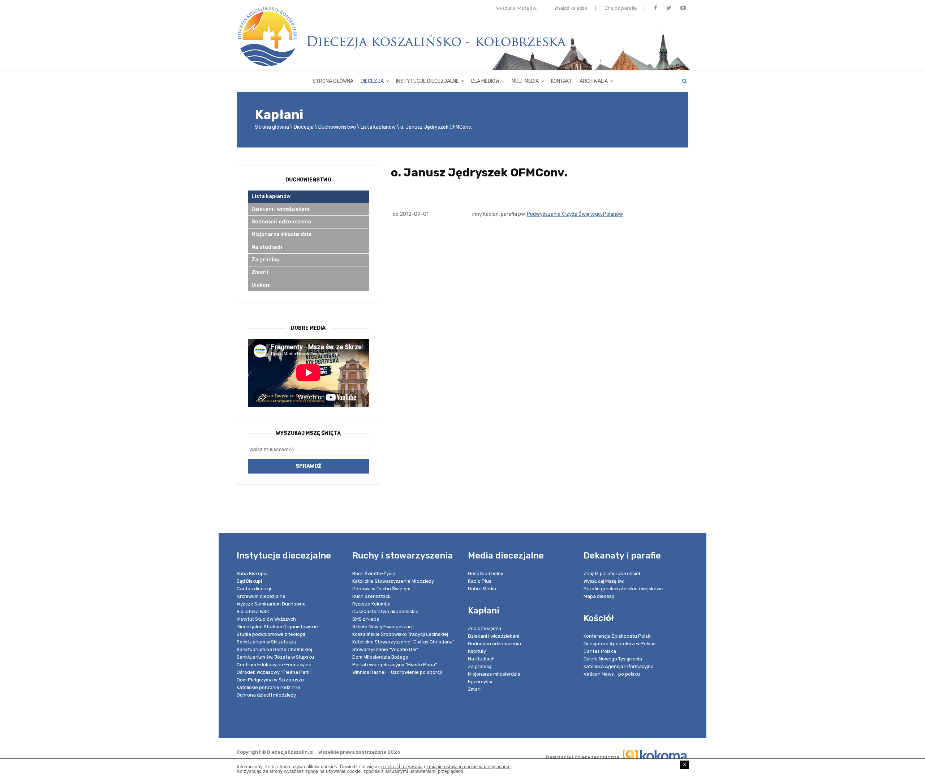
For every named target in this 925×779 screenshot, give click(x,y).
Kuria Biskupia (252, 573)
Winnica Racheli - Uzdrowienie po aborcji (397, 672)
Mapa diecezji (599, 596)
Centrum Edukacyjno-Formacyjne (274, 664)
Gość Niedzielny (485, 573)
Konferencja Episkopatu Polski (617, 636)
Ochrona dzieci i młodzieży (266, 695)
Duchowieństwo (337, 127)
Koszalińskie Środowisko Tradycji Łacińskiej (400, 634)
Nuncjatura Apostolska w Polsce (620, 643)
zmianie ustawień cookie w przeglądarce (468, 766)
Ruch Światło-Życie (373, 573)
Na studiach (266, 247)
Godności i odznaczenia (281, 222)
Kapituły (477, 651)
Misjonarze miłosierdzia (281, 234)
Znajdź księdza (571, 8)
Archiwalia (594, 81)
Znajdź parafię (621, 8)
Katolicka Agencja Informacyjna (619, 666)
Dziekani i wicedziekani (280, 209)
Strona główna (333, 81)
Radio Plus (479, 581)
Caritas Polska (600, 651)
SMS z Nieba (365, 619)
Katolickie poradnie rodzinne (268, 687)
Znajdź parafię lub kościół (612, 573)
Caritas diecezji (254, 588)
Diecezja (372, 81)
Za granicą (265, 260)
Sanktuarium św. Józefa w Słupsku (275, 657)
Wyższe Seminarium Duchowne (271, 604)
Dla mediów (485, 81)
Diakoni (261, 285)
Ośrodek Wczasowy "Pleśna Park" (274, 672)
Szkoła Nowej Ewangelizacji (383, 626)
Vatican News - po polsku (612, 674)
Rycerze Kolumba (371, 604)
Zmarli (259, 272)
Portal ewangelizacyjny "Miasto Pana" (394, 664)
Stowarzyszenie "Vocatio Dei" (385, 649)
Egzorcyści (480, 681)
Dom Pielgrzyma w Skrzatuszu (270, 679)
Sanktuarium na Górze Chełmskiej (274, 649)
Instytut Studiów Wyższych (266, 619)
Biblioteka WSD (253, 611)
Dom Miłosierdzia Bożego (380, 657)
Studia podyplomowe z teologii (271, 634)
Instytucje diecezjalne (427, 81)
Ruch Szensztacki (372, 596)
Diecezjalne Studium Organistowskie (277, 626)
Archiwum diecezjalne (261, 596)
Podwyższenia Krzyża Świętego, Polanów (575, 214)
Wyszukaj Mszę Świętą (308, 433)
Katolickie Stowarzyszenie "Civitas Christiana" (403, 642)
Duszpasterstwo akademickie (385, 611)
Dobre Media (482, 588)
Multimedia (525, 81)
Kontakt (561, 81)
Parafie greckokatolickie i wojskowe (623, 588)
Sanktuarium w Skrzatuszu (266, 642)
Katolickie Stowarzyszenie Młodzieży (393, 581)
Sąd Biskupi (249, 581)
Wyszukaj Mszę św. (516, 8)
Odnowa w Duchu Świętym (381, 588)
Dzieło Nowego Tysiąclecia (613, 659)
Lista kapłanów (378, 127)
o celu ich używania (401, 766)
